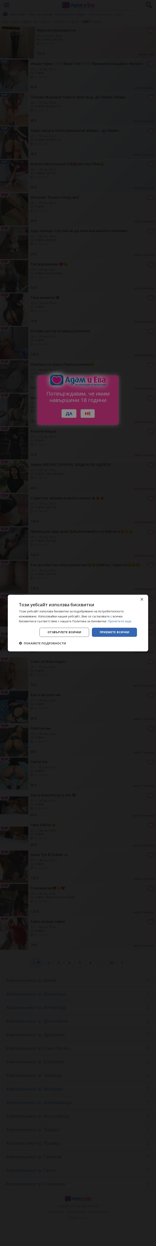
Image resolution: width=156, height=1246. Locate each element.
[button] (42, 643)
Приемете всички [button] (114, 632)
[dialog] (78, 623)
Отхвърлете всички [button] (64, 632)
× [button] (141, 599)
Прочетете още (119, 621)
